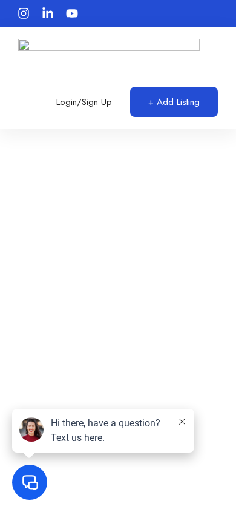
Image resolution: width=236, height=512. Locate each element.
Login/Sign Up (84, 102)
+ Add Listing (174, 102)
